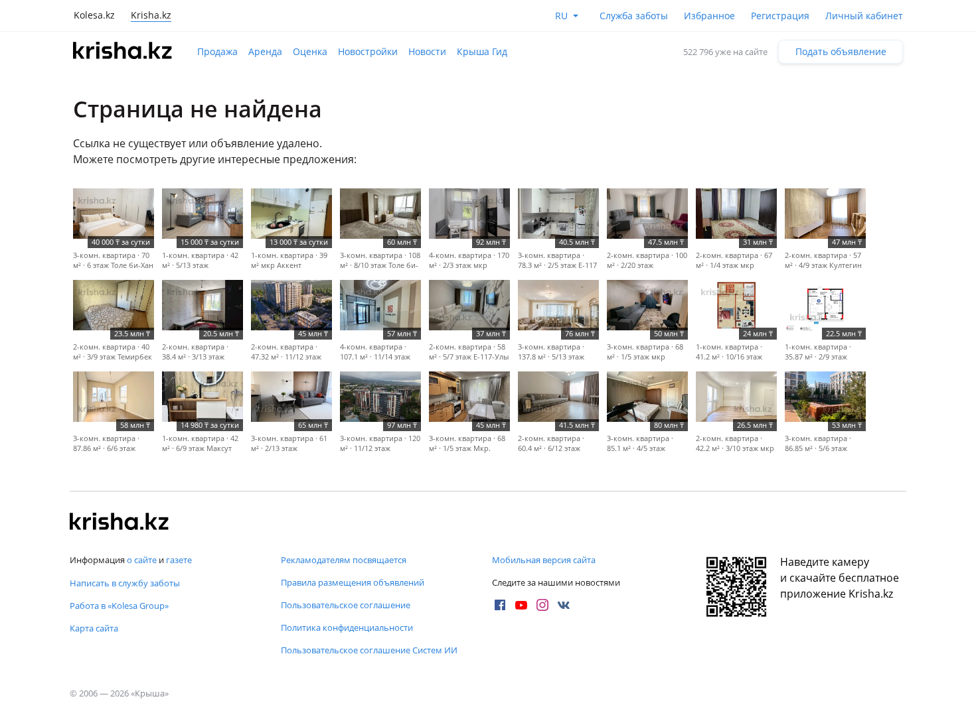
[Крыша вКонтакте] (564, 605)
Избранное (709, 15)
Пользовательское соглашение (345, 605)
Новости (427, 51)
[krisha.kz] (119, 523)
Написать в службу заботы (125, 583)
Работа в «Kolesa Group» (119, 606)
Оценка (310, 51)
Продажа (217, 51)
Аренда (265, 51)
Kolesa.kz (94, 15)
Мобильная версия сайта (544, 560)
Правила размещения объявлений (352, 582)
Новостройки (368, 51)
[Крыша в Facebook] (500, 605)
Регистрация (780, 15)
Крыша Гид (482, 51)
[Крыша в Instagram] (542, 605)
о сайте (142, 560)
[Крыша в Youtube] (521, 605)
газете (179, 560)
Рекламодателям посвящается (343, 560)
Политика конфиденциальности (347, 627)
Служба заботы (634, 15)
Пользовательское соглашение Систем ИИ (369, 650)
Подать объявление (840, 51)
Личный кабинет (864, 15)
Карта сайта (94, 628)
